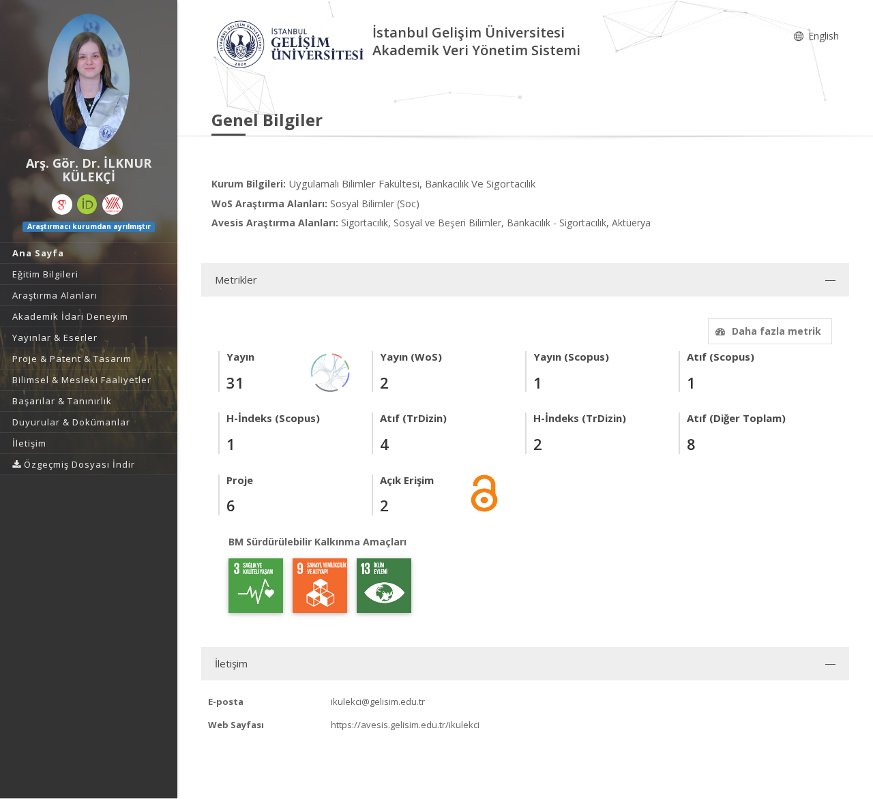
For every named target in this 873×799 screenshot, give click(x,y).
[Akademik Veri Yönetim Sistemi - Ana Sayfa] (291, 43)
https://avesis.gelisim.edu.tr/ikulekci (405, 725)
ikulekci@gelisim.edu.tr (378, 701)
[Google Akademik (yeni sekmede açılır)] (62, 204)
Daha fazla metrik (776, 331)
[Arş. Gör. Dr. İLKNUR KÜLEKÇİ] (88, 82)
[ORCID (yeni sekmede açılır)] (87, 204)
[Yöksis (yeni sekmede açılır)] (112, 204)
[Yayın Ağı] (331, 371)
